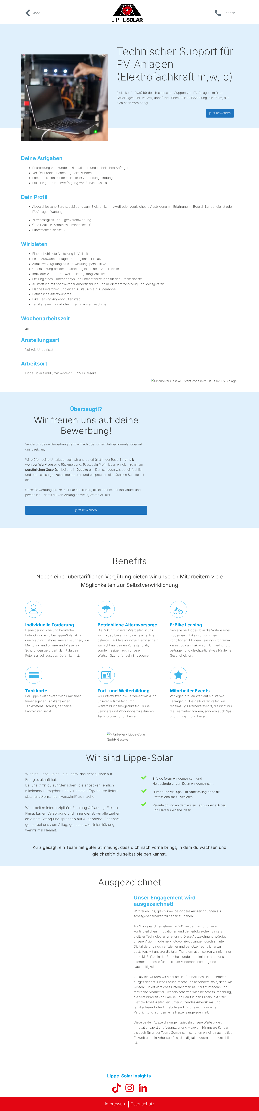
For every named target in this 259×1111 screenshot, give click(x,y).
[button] (32, 13)
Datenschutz (142, 1103)
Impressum (115, 1103)
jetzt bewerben (220, 113)
